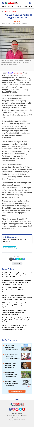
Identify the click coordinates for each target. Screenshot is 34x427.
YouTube (25, 411)
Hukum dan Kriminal (9, 247)
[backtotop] (17, 400)
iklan (25, 418)
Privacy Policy (12, 418)
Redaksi (20, 413)
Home (4, 6)
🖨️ (11, 259)
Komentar (18, 263)
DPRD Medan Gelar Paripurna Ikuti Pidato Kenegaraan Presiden (12, 356)
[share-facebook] (14, 259)
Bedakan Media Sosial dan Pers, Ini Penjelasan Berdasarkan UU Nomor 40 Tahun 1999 (11, 383)
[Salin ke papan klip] (23, 259)
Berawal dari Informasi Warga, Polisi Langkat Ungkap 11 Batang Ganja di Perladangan (11, 374)
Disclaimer (20, 418)
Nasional (11, 6)
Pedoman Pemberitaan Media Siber (17, 415)
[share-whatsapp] (20, 259)
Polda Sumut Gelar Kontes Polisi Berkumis (14, 240)
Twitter (21, 411)
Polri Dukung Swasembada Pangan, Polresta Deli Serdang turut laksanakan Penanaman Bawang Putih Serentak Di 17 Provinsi (12, 347)
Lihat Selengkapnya (16, 391)
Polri (25, 6)
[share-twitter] (17, 259)
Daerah (19, 6)
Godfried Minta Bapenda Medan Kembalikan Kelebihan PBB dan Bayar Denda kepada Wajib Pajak (12, 365)
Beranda (14, 413)
